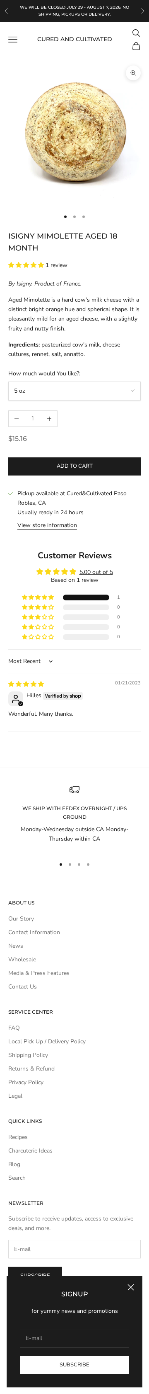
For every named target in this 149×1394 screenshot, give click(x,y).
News (15, 946)
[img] (26, 684)
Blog (14, 1164)
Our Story (21, 919)
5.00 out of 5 (96, 572)
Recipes (18, 1137)
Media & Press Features (39, 973)
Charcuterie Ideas (30, 1151)
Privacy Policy (25, 1082)
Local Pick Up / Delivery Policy (47, 1041)
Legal (15, 1096)
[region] (74, 817)
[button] (27, 265)
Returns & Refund (31, 1069)
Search (17, 1178)
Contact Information (34, 932)
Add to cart (75, 466)
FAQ (14, 1028)
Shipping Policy (28, 1055)
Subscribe (74, 1364)
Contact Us (22, 987)
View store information (47, 525)
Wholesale (22, 959)
